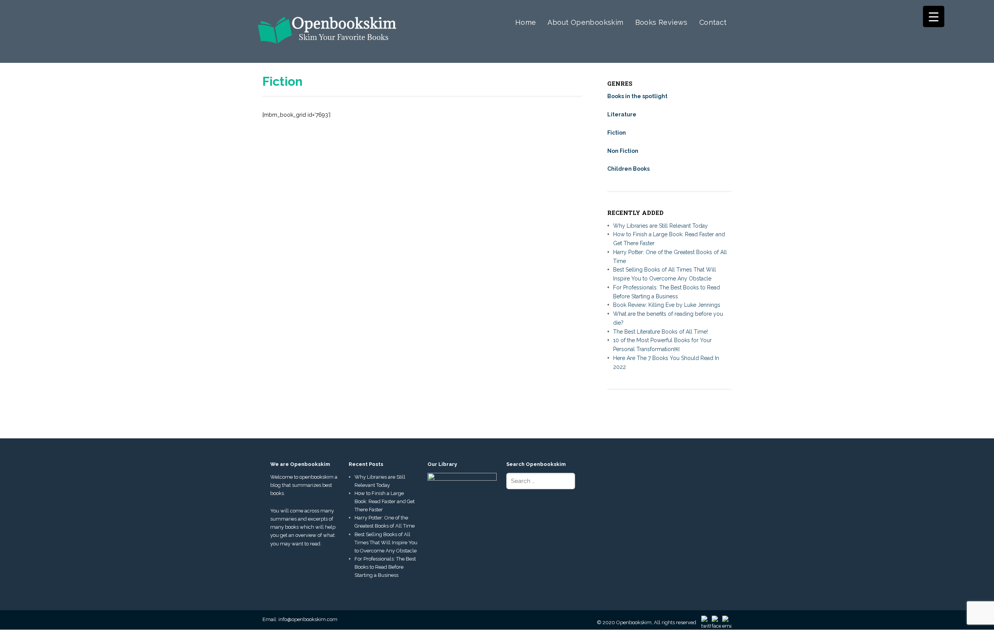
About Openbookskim (585, 22)
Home (525, 22)
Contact (713, 22)
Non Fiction (622, 151)
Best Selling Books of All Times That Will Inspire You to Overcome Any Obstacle (386, 542)
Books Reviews (661, 22)
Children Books (628, 169)
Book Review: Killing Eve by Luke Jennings (666, 305)
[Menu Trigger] (933, 16)
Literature (621, 114)
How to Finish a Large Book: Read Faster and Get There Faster (385, 501)
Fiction (616, 133)
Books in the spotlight (637, 96)
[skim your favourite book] (327, 50)
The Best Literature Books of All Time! (660, 332)
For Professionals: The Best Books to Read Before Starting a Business (385, 567)
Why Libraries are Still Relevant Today (660, 226)
